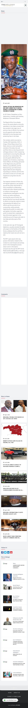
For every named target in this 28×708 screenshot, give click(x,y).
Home (10, 692)
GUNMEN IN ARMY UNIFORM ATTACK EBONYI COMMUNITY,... (18, 567)
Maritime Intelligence (18, 629)
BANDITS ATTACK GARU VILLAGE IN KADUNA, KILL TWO (12, 441)
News (14, 563)
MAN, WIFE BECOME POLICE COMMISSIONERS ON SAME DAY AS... (13, 489)
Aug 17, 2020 (7, 510)
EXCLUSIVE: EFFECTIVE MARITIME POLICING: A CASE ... (18, 632)
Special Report (16, 585)
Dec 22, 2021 (7, 486)
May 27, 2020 (7, 414)
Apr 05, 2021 (7, 534)
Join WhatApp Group (11, 700)
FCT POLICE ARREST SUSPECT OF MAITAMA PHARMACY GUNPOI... (12, 465)
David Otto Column (17, 607)
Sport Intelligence (17, 640)
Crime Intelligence (17, 672)
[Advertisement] (14, 28)
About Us (17, 692)
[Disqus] (15, 321)
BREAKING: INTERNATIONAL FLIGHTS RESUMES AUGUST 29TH (13, 513)
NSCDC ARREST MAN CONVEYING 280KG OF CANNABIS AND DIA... (12, 537)
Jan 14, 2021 (7, 438)
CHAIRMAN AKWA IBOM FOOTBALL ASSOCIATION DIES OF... (18, 643)
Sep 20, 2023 (7, 103)
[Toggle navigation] (25, 5)
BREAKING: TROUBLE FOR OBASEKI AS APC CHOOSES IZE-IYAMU (13, 418)
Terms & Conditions (14, 696)
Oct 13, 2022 (7, 462)
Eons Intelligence (12, 705)
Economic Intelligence (18, 661)
